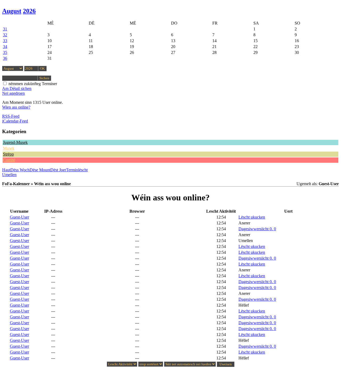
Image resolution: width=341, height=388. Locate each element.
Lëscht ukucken (251, 217)
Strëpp (8, 154)
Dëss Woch (20, 170)
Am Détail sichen (16, 88)
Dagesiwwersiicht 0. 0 (257, 229)
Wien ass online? (16, 107)
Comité (9, 160)
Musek (8, 148)
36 (5, 58)
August (11, 10)
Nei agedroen (13, 93)
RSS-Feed (10, 116)
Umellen (9, 174)
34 (5, 46)
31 (5, 29)
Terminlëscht (77, 170)
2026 (29, 10)
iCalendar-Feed (15, 121)
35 (5, 52)
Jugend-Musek (15, 142)
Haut (6, 170)
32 (5, 35)
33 (5, 40)
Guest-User (19, 217)
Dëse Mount (40, 170)
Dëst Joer (58, 170)
